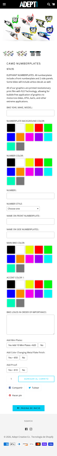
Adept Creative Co (21, 436)
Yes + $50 (13, 357)
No (41, 345)
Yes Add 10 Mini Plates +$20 (22, 345)
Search (28, 421)
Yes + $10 (13, 370)
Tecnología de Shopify (42, 436)
